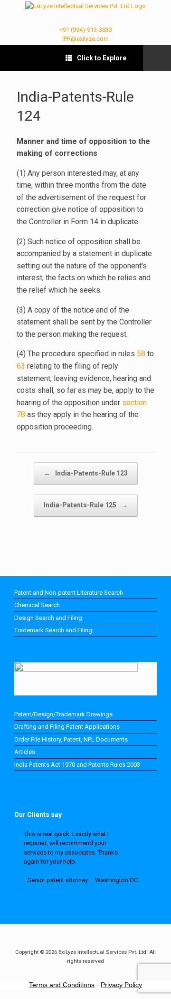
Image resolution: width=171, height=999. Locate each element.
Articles (24, 751)
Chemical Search (37, 605)
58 (141, 353)
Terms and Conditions (62, 985)
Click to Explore (101, 58)
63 (21, 366)
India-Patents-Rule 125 (86, 505)
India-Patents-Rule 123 (86, 473)
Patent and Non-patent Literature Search (68, 592)
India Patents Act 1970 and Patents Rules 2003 (77, 764)
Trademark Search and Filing (53, 630)
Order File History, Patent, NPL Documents (71, 739)
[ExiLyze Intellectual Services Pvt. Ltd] (85, 6)
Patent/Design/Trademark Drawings (63, 714)
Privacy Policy (121, 985)
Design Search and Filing (48, 617)
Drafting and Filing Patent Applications (67, 726)
